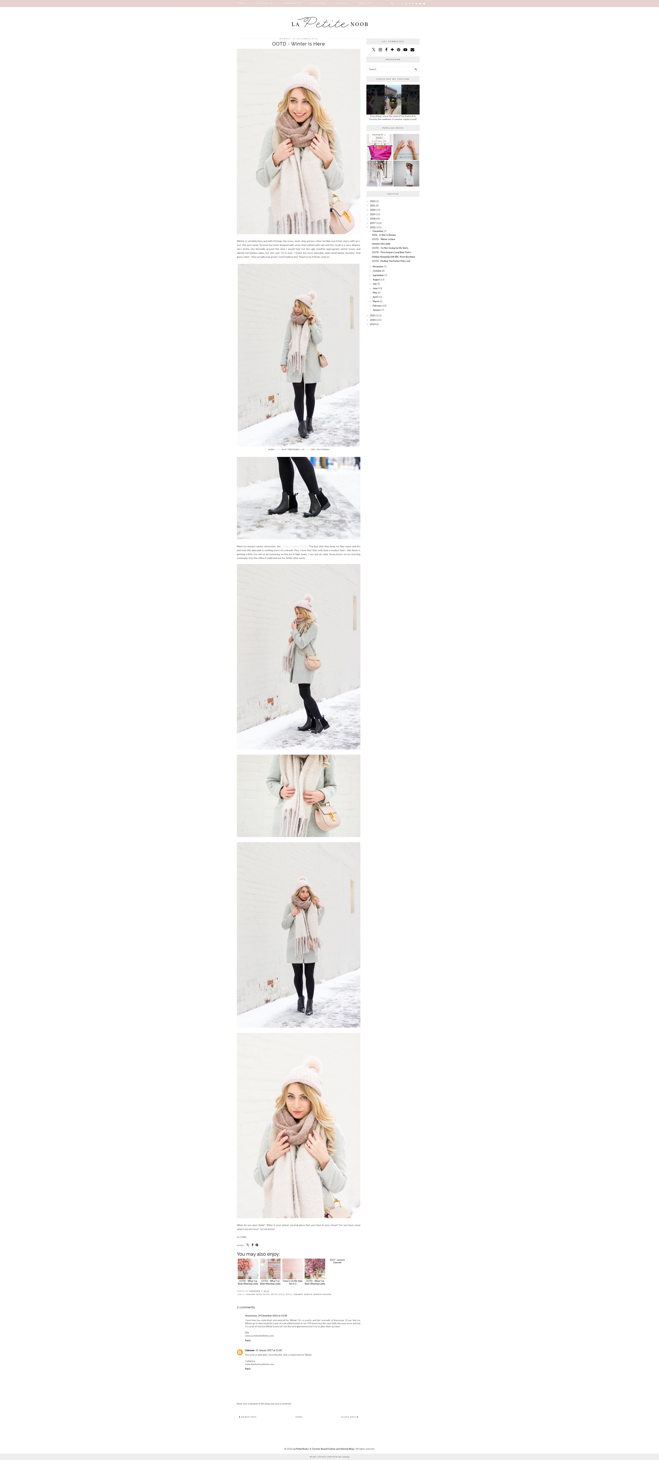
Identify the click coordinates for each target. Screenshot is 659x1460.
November (378, 266)
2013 (372, 324)
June (375, 288)
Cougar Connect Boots (294, 546)
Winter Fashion (322, 1294)
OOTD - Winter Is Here (383, 239)
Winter (308, 1294)
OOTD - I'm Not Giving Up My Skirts (390, 248)
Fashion (250, 1294)
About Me (365, 3)
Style (289, 1294)
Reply (248, 1340)
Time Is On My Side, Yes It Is (293, 1282)
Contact (342, 3)
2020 (372, 209)
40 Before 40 (292, 3)
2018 (372, 218)
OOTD (259, 1294)
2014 (372, 320)
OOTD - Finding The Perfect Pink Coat (391, 261)
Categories (318, 3)
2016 (372, 227)
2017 (372, 223)
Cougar (307, 449)
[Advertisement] (393, 351)
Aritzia (278, 449)
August (376, 279)
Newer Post (248, 1417)
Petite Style (278, 1294)
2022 (372, 201)
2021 (372, 205)
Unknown (250, 1350)
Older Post (349, 1417)
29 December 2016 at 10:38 (272, 1315)
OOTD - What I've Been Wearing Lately (248, 1282)
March (376, 301)
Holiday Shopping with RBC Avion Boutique (393, 256)
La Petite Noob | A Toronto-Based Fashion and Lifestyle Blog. (323, 1448)
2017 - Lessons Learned (337, 1282)
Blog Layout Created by (329, 1457)
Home (241, 3)
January (377, 310)
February (377, 305)
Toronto (298, 1294)
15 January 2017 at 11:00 (269, 1350)
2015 (372, 315)
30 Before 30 (264, 3)
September (378, 275)
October (377, 270)
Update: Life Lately (381, 243)
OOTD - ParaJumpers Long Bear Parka (391, 252)
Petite (266, 1294)
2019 (372, 214)
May (375, 292)
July (375, 283)
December (378, 231)
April (375, 297)
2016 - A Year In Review (384, 235)
